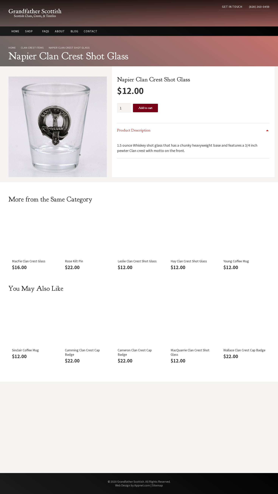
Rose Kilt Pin (74, 261)
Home (12, 47)
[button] (256, 17)
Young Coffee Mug (236, 261)
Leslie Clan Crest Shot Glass (137, 261)
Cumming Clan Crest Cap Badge (82, 352)
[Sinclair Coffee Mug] (33, 321)
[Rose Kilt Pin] (86, 232)
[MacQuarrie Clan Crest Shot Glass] (192, 321)
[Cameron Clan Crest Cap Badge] (139, 321)
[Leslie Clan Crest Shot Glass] (139, 232)
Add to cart (145, 108)
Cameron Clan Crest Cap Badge (135, 352)
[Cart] (265, 17)
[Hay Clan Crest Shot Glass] (192, 232)
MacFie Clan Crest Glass (28, 261)
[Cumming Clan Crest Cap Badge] (86, 321)
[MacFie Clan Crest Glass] (33, 232)
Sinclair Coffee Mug (25, 350)
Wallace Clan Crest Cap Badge (244, 350)
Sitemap (157, 485)
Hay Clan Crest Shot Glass (189, 261)
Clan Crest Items (32, 47)
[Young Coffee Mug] (244, 232)
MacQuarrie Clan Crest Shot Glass (190, 352)
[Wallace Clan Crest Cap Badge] (244, 321)
